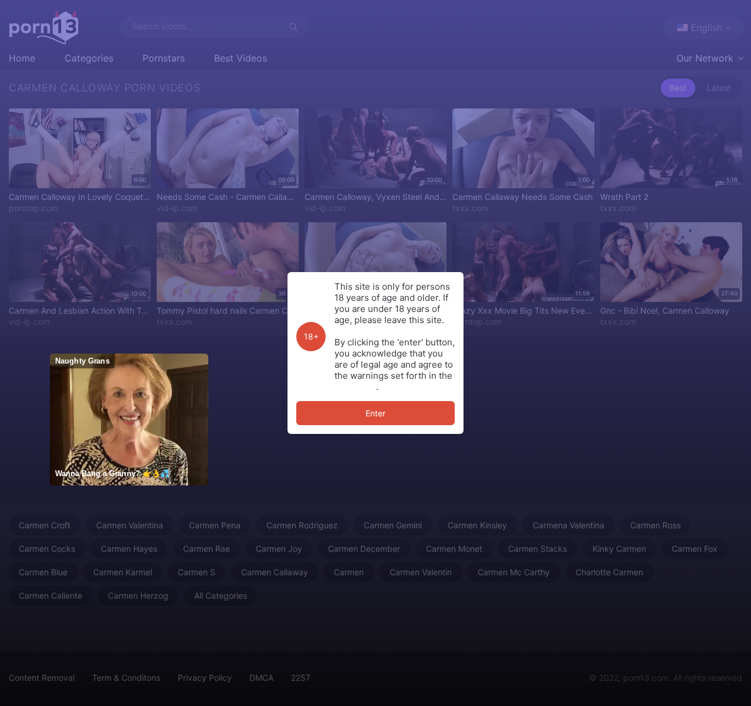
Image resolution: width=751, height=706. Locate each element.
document (355, 386)
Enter (375, 413)
